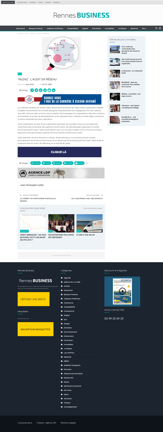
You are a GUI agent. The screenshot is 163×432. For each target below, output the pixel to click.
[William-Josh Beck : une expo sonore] (115, 97)
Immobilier (109, 28)
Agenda (67, 278)
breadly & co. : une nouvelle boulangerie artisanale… (130, 119)
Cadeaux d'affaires (72, 299)
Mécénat (134, 28)
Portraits (67, 369)
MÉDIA (66, 361)
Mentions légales (68, 423)
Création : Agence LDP (46, 423)
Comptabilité (72, 28)
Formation (68, 340)
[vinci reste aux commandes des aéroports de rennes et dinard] (115, 49)
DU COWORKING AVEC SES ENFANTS (87, 198)
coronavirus (69, 311)
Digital (85, 28)
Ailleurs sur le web (72, 282)
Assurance (20, 28)
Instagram (56, 2)
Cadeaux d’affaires (55, 28)
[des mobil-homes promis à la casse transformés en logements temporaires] (115, 62)
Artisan (67, 286)
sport (66, 394)
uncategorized (70, 407)
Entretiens (96, 28)
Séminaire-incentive (72, 386)
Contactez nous (22, 2)
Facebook (33, 2)
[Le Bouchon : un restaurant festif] (115, 73)
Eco (19, 74)
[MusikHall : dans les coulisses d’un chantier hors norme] (115, 85)
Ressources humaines (73, 374)
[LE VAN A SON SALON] (89, 223)
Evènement (69, 336)
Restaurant (69, 378)
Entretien (68, 328)
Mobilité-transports (72, 365)
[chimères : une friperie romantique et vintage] (115, 108)
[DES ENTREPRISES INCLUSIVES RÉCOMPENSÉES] (61, 223)
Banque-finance (36, 28)
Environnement (70, 332)
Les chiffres (69, 353)
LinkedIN (48, 2)
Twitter (40, 2)
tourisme (68, 399)
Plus (143, 28)
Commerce (68, 303)
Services (67, 390)
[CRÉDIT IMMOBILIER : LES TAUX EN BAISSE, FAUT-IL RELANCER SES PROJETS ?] (33, 223)
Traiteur (67, 403)
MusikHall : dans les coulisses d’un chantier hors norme (131, 84)
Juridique (122, 28)
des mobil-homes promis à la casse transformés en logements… (132, 61)
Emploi (67, 324)
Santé (66, 382)
